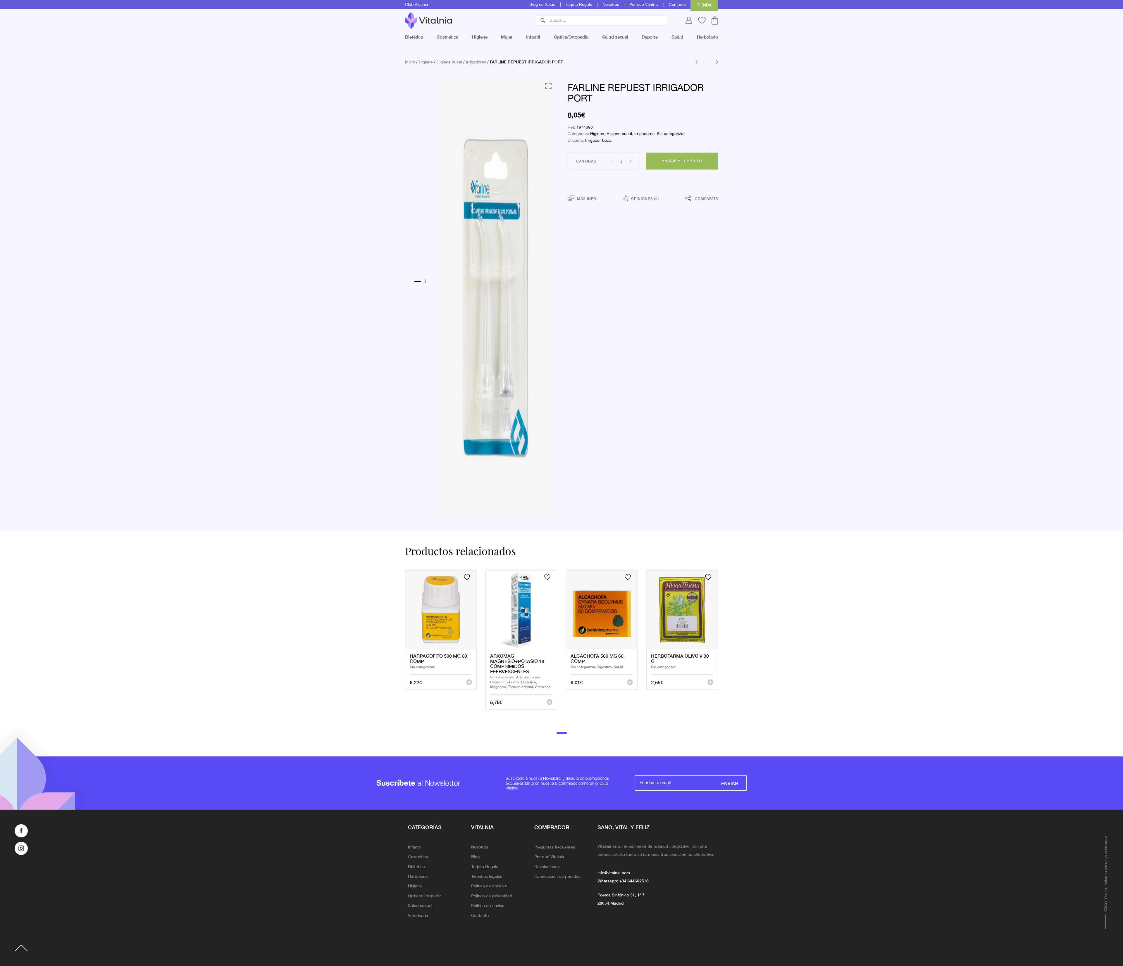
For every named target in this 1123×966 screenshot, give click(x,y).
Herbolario (707, 37)
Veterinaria (418, 915)
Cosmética (447, 37)
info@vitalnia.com (613, 872)
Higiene (480, 37)
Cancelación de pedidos (557, 876)
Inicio (410, 62)
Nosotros (610, 4)
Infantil (533, 37)
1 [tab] (562, 733)
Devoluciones (546, 866)
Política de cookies (489, 886)
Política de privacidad (491, 895)
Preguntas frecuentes (554, 847)
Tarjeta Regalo (579, 4)
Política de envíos (487, 905)
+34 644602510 (634, 881)
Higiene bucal (449, 62)
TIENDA (704, 5)
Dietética (414, 37)
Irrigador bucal (598, 140)
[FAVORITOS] (467, 577)
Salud (677, 37)
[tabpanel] (441, 647)
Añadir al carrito (682, 161)
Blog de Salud (542, 4)
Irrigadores (476, 62)
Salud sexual (615, 37)
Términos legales (486, 876)
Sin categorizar (671, 134)
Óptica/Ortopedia (571, 37)
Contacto (677, 4)
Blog (475, 856)
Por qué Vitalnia (644, 4)
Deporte (650, 37)
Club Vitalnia (416, 4)
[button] (543, 20)
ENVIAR (729, 783)
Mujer (506, 37)
